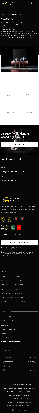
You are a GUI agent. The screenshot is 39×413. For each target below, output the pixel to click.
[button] (31, 3)
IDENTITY (4, 285)
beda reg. (18, 293)
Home (3, 276)
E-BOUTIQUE (19, 144)
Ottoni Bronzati (7, 316)
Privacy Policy (10, 252)
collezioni (19, 280)
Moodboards (6, 297)
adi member (19, 297)
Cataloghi (19, 285)
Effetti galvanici (8, 338)
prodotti (18, 276)
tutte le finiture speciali (12, 342)
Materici (4, 333)
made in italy (20, 302)
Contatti (18, 289)
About (3, 280)
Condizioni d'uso (24, 398)
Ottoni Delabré (7, 321)
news (3, 289)
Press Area (5, 293)
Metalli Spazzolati (8, 329)
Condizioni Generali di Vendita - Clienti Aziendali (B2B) (19, 405)
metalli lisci (6, 325)
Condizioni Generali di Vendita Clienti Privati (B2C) (19, 402)
